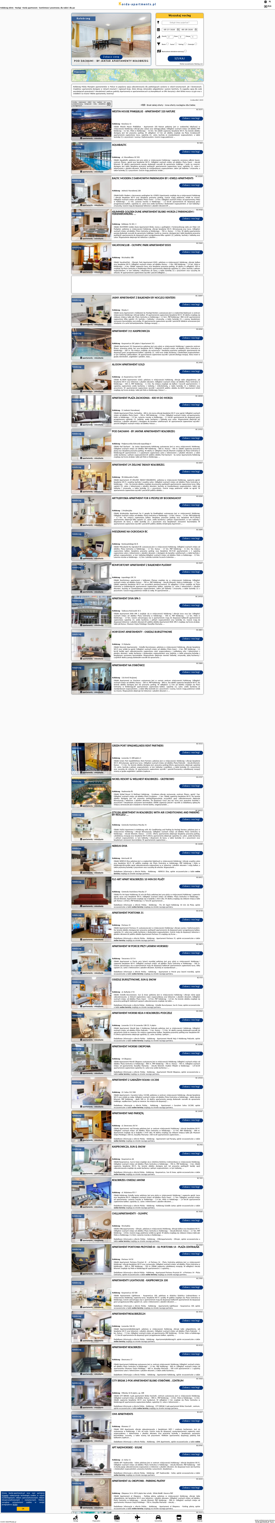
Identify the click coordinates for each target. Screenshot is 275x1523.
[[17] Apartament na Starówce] (91, 679)
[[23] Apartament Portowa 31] (91, 926)
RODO (15, 1505)
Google (5, 1496)
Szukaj (180, 58)
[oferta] (81, 138)
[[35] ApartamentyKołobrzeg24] (91, 1327)
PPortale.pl (12, 1522)
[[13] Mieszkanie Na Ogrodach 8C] (91, 545)
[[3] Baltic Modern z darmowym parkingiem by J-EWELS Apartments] (91, 192)
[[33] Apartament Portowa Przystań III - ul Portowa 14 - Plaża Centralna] (91, 1260)
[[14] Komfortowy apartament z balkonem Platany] (91, 578)
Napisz (272, 1522)
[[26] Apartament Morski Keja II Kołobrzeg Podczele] (91, 1026)
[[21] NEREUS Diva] (91, 859)
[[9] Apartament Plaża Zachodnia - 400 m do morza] (91, 411)
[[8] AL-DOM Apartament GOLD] (91, 378)
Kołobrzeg (76, 114)
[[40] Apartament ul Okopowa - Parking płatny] (91, 1494)
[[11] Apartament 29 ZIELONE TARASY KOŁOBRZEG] (91, 478)
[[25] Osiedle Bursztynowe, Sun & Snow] (91, 993)
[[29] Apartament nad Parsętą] (91, 1126)
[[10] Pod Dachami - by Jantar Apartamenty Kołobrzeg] (91, 445)
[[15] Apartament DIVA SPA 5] (91, 612)
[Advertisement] (137, 719)
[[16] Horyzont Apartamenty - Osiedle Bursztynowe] (91, 645)
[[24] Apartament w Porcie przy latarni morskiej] (91, 959)
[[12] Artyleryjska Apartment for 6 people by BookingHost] (91, 511)
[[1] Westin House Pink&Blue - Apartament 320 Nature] (91, 125)
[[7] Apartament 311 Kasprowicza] (91, 344)
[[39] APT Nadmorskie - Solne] (91, 1461)
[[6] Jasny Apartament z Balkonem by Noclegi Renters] (91, 311)
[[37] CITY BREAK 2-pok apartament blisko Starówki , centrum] (91, 1394)
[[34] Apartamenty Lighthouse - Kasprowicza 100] (91, 1294)
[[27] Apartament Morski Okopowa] (91, 1060)
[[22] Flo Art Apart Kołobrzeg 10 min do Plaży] (91, 893)
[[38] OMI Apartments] (91, 1427)
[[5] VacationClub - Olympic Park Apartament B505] (91, 258)
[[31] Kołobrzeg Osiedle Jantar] (91, 1193)
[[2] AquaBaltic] (91, 158)
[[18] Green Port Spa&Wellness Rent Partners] (91, 759)
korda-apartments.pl (137, 4)
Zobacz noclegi (191, 118)
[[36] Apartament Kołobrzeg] (91, 1360)
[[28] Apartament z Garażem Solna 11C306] (91, 1093)
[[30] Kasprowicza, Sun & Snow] (91, 1160)
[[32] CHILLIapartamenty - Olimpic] (91, 1227)
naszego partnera (142, 874)
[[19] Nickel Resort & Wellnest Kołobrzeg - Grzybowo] (91, 792)
